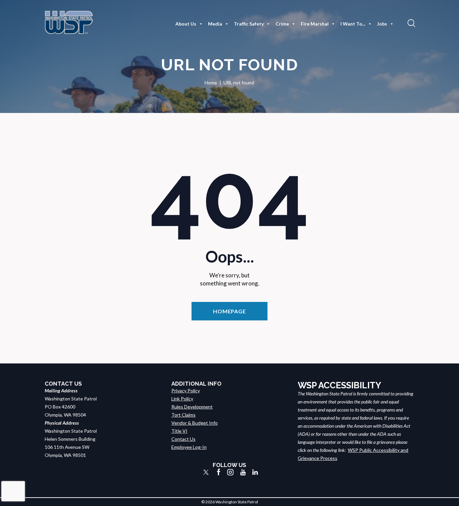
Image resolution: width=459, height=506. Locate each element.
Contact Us (183, 439)
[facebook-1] (219, 472)
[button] (410, 23)
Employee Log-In (189, 447)
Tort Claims (183, 415)
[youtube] (243, 472)
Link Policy (182, 398)
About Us (185, 24)
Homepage (229, 311)
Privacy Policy (185, 390)
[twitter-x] (206, 472)
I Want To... (352, 24)
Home (211, 82)
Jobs (382, 24)
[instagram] (230, 472)
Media (215, 24)
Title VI (179, 431)
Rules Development (192, 407)
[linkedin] (255, 472)
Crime (282, 24)
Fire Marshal (315, 24)
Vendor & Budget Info (194, 423)
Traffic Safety (249, 24)
